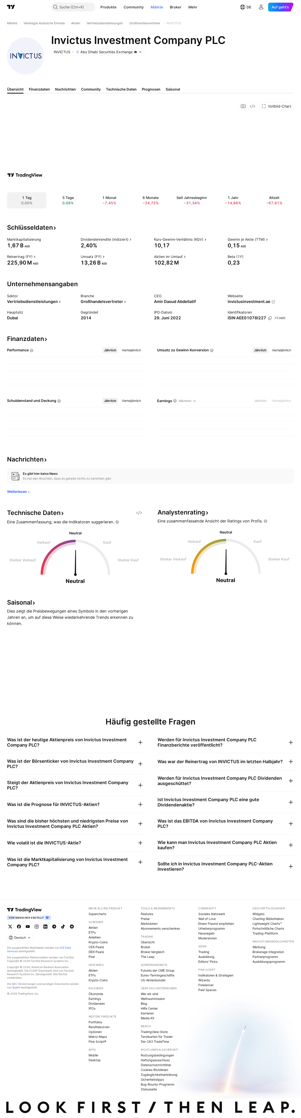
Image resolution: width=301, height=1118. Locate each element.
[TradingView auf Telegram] (54, 926)
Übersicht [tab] (15, 89)
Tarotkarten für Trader (157, 1037)
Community (134, 7)
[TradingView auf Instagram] (36, 926)
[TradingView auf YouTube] (28, 926)
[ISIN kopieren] (270, 318)
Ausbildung (206, 957)
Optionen (95, 1032)
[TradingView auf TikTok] (63, 926)
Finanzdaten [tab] (39, 89)
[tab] (110, 350)
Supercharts (97, 914)
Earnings (95, 999)
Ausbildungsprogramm (269, 961)
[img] (135, 52)
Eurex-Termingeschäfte (157, 975)
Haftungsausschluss (155, 1060)
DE (249, 7)
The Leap (147, 957)
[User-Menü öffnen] (261, 7)
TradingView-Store (154, 1032)
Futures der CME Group (158, 970)
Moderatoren (207, 938)
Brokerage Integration (268, 952)
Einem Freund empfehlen (216, 923)
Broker (175, 7)
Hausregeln (206, 933)
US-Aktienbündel (153, 980)
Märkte (157, 7)
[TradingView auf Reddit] (72, 926)
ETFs (92, 932)
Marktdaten (149, 923)
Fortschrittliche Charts (268, 928)
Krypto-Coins (98, 942)
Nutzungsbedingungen (157, 1055)
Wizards (204, 980)
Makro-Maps (98, 1037)
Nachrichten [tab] (65, 89)
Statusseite (149, 1089)
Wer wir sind (149, 994)
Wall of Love (207, 919)
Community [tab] (91, 89)
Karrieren (147, 1013)
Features (147, 914)
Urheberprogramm (211, 928)
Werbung (259, 947)
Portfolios (95, 1022)
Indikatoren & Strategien (215, 975)
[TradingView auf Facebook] (19, 926)
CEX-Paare (96, 947)
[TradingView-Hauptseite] (24, 910)
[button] (120, 7)
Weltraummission (153, 999)
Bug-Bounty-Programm (157, 1084)
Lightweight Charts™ (267, 923)
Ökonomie (96, 994)
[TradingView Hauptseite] (11, 7)
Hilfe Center (149, 1008)
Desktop (95, 1060)
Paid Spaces (207, 990)
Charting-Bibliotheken (268, 919)
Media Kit (147, 1018)
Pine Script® (97, 1041)
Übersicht (148, 942)
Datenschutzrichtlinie (156, 1065)
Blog (144, 1003)
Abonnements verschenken (160, 928)
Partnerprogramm (265, 957)
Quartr (16, 987)
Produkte (108, 7)
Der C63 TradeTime (155, 1041)
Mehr (192, 7)
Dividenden (97, 1003)
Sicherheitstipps (152, 1079)
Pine (92, 957)
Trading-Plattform (265, 933)
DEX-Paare (96, 952)
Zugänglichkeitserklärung (159, 1074)
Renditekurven (99, 1027)
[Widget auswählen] (252, 106)
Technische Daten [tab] (121, 89)
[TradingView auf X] (10, 926)
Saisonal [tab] (173, 89)
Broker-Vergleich (152, 952)
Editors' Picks (207, 961)
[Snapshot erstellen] (243, 106)
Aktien (93, 927)
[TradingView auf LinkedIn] (45, 926)
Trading (203, 952)
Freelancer (206, 985)
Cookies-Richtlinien (154, 1070)
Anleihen (95, 937)
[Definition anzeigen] (44, 239)
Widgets (258, 914)
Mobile (93, 1055)
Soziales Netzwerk (211, 914)
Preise (145, 919)
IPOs (92, 1008)
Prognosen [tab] (151, 89)
